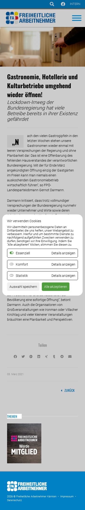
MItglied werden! (24, 443)
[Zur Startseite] (42, 492)
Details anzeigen (63, 264)
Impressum (67, 496)
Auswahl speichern (23, 287)
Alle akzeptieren (55, 287)
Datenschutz (14, 500)
